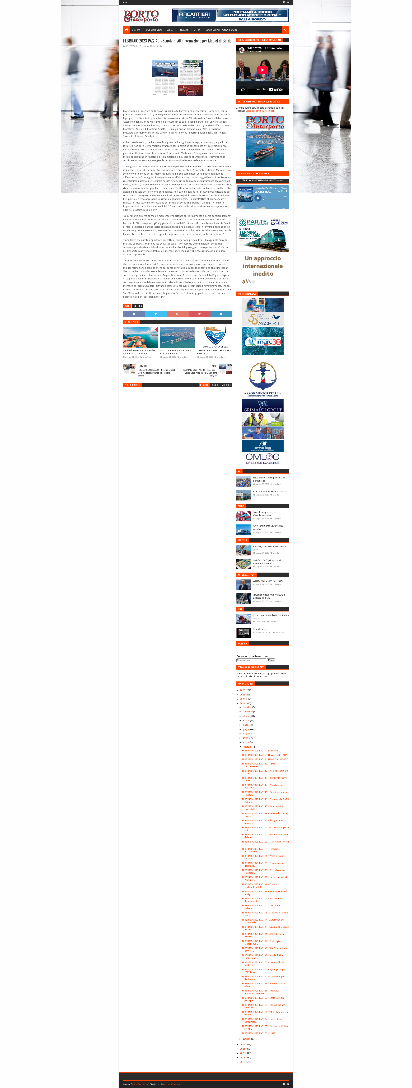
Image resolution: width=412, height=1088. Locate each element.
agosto (246, 720)
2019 (243, 1057)
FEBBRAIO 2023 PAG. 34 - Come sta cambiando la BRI (260, 885)
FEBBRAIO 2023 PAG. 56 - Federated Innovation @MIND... (260, 992)
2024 (243, 699)
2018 (243, 1062)
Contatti (171, 29)
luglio (246, 724)
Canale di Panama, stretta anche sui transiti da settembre (139, 352)
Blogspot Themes (171, 1084)
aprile (246, 738)
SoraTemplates (141, 1084)
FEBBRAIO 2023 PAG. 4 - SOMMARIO (261, 750)
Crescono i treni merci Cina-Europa (270, 491)
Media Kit (184, 29)
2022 (243, 1044)
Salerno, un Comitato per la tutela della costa (214, 352)
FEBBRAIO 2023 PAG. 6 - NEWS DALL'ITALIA (264, 755)
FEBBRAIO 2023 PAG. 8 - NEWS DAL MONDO (265, 759)
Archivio (136, 29)
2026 (243, 690)
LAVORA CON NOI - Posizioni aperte (221, 29)
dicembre (247, 707)
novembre (248, 711)
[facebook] (284, 2)
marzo (246, 742)
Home (125, 2)
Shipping (138, 306)
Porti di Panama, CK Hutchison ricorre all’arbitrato (175, 352)
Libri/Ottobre (259, 629)
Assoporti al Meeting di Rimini (268, 581)
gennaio (247, 1038)
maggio (247, 733)
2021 (243, 1048)
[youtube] (287, 2)
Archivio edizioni (154, 29)
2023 (243, 703)
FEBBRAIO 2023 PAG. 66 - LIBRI (258, 1033)
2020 (243, 1053)
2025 (243, 694)
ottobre (247, 716)
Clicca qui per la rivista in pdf (260, 111)
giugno (246, 729)
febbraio (247, 746)
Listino (197, 29)
